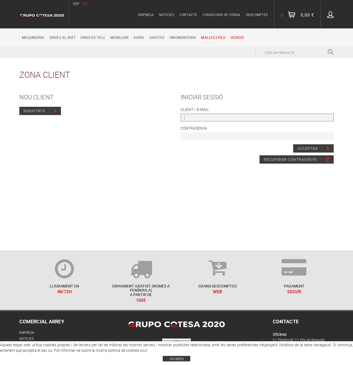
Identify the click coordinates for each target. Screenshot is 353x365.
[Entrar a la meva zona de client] (330, 14)
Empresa (146, 14)
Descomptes (257, 14)
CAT (85, 3)
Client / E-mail (195, 109)
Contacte (188, 14)
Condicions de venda (221, 14)
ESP (76, 3)
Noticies (166, 14)
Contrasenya (194, 128)
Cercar (330, 52)
